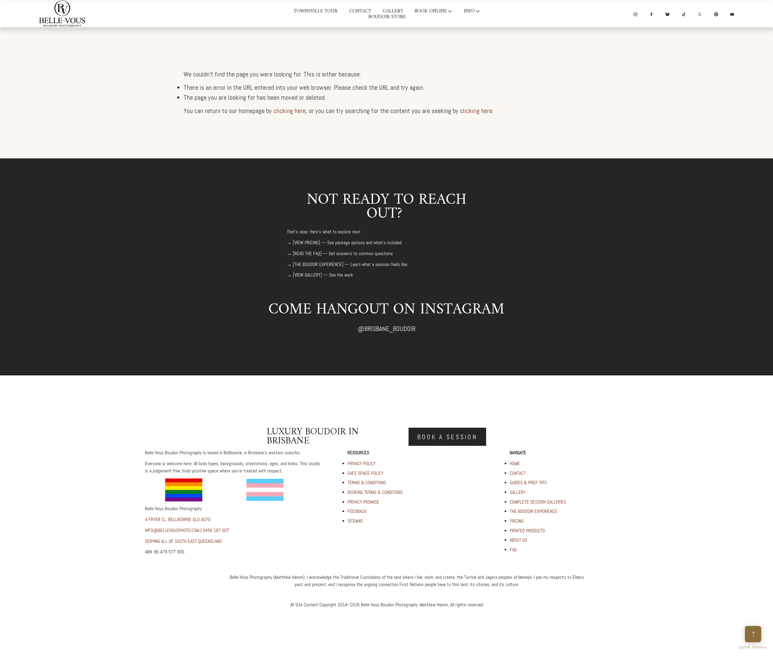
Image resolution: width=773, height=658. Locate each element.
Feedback (357, 511)
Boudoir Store (387, 17)
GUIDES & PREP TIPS (528, 482)
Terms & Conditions (367, 482)
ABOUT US (518, 540)
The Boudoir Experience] (318, 264)
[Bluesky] (667, 13)
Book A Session (447, 437)
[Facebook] (651, 13)
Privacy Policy (362, 463)
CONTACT (518, 473)
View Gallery (307, 275)
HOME (515, 463)
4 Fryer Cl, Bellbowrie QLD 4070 (177, 519)
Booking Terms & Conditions (375, 492)
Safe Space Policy (365, 473)
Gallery (393, 12)
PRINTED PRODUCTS (527, 530)
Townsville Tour (316, 12)
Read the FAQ (307, 253)
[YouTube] (732, 13)
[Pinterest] (716, 13)
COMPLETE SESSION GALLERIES (538, 502)
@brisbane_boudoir (386, 329)
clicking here (289, 111)
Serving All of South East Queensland (183, 541)
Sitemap (355, 521)
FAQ (513, 549)
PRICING (517, 521)
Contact (360, 12)
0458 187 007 (216, 530)
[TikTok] (684, 13)
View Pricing (306, 242)
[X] (700, 13)
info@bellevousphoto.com (172, 530)
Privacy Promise (363, 502)
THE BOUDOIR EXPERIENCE (533, 511)
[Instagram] (635, 13)
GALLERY (517, 492)
